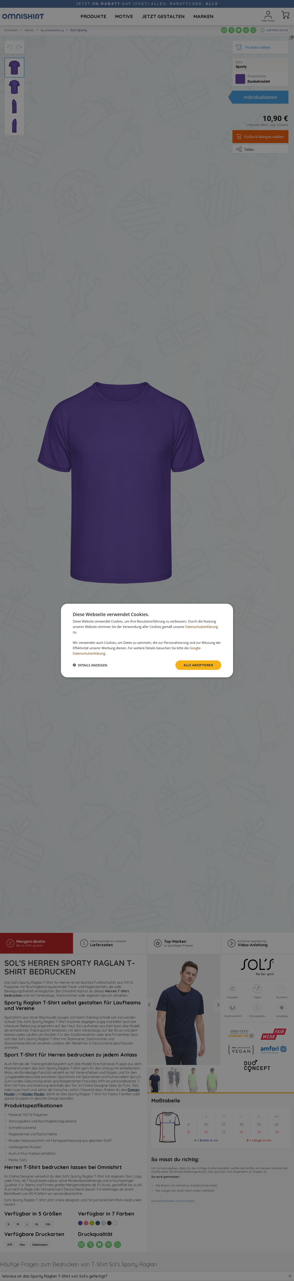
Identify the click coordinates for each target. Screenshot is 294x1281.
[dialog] (147, 640)
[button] (90, 665)
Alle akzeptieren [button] (198, 665)
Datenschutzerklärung (201, 626)
